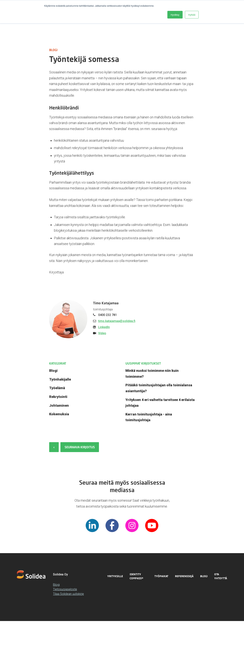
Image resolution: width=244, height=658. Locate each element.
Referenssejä (184, 576)
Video (102, 333)
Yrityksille (115, 576)
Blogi (53, 371)
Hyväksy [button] (175, 14)
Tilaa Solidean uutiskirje (68, 594)
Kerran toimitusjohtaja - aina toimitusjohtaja (148, 417)
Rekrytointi (58, 397)
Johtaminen (59, 405)
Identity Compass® (136, 576)
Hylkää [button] (191, 14)
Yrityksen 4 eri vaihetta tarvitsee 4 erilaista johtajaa (160, 403)
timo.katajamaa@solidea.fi (116, 321)
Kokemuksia (59, 414)
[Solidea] (31, 574)
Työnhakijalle (60, 379)
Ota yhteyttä (220, 576)
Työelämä (57, 388)
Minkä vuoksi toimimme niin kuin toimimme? (152, 373)
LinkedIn (104, 327)
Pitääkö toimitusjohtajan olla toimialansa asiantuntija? (158, 388)
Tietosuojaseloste (65, 589)
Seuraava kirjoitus (80, 447)
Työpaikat (161, 576)
